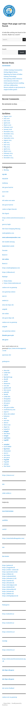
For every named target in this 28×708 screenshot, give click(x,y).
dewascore (7, 383)
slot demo (7, 455)
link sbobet (5, 556)
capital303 (7, 438)
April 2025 (7, 149)
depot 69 (6, 427)
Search (4, 49)
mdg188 (4, 309)
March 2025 (7, 151)
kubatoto (6, 416)
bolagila (6, 431)
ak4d (5, 418)
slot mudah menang (8, 242)
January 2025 (8, 155)
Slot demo (7, 433)
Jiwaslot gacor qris (8, 335)
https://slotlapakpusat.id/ (10, 596)
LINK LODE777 (6, 493)
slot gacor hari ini (7, 187)
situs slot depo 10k (8, 305)
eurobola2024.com (9, 409)
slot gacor (5, 339)
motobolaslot (6, 65)
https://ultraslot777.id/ (9, 578)
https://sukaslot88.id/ (9, 576)
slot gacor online (9, 407)
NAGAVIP (5, 178)
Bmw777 (4, 255)
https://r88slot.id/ (8, 574)
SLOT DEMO (7, 446)
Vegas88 (6, 459)
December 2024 (8, 157)
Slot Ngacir (5, 213)
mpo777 (6, 412)
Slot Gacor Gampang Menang (11, 228)
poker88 (6, 392)
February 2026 (8, 127)
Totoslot (4, 250)
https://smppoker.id (8, 567)
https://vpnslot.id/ (8, 580)
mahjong (5, 183)
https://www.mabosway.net (12, 283)
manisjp (4, 641)
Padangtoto (5, 605)
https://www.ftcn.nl (8, 632)
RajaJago (5, 276)
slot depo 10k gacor (8, 670)
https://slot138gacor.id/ (9, 585)
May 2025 (7, 147)
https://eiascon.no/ (8, 475)
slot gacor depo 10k (8, 318)
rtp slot (4, 174)
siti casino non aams (8, 200)
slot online (5, 259)
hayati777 (7, 429)
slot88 (6, 381)
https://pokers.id (7, 565)
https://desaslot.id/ (8, 583)
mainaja (6, 464)
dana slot (6, 370)
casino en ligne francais (9, 209)
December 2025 (8, 131)
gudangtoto (5, 361)
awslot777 (5, 300)
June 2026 (7, 120)
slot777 (4, 296)
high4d (6, 405)
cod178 (6, 375)
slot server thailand (8, 688)
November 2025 (9, 134)
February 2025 (8, 153)
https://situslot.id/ (8, 591)
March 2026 (7, 125)
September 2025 (9, 138)
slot (3, 196)
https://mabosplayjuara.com (11, 268)
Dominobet (7, 451)
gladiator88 (7, 388)
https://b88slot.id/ (8, 593)
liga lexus (7, 449)
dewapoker (7, 398)
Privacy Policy (7, 703)
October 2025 (8, 136)
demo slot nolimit (9, 414)
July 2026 (7, 118)
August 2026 (8, 116)
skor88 (6, 379)
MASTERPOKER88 (7, 511)
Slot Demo (7, 466)
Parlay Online (8, 281)
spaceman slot (6, 355)
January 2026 (8, 129)
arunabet (6, 444)
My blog (6, 170)
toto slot (6, 385)
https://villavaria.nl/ (8, 272)
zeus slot (6, 420)
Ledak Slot (7, 372)
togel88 (6, 440)
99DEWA (5, 520)
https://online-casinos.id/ (10, 569)
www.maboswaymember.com (11, 237)
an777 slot (5, 191)
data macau (7, 390)
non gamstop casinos (8, 292)
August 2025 (8, 140)
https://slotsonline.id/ (9, 589)
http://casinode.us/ (8, 614)
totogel (6, 435)
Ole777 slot (7, 425)
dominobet (7, 401)
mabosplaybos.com (8, 233)
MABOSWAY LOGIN (8, 246)
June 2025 (7, 144)
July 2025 (6, 142)
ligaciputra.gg (8, 377)
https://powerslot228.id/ (10, 572)
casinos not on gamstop (9, 287)
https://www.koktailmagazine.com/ (13, 538)
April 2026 (7, 123)
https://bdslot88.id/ (8, 587)
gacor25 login (6, 224)
